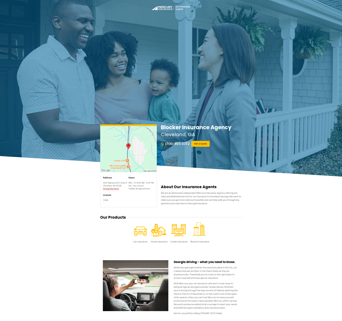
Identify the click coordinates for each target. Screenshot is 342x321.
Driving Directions (111, 188)
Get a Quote (200, 143)
